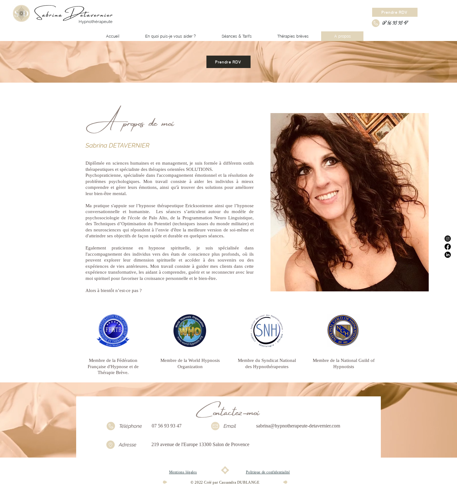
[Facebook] (448, 247)
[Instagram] (448, 238)
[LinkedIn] (448, 255)
